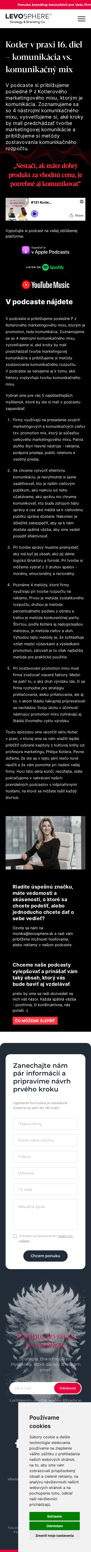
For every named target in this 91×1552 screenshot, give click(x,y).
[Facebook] (17, 1443)
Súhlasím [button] (54, 1516)
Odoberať (68, 1388)
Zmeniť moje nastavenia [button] (54, 1535)
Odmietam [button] (54, 1526)
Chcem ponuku (45, 1256)
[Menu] (81, 19)
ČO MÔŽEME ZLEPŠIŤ (35, 1020)
